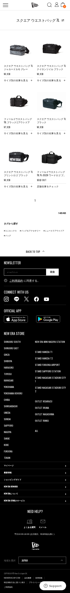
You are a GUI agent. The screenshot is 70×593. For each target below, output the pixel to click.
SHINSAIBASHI (11, 406)
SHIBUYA (8, 361)
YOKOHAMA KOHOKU (13, 393)
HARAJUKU (9, 367)
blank (37, 348)
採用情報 (38, 578)
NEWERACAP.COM (12, 578)
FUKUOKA (8, 451)
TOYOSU (8, 374)
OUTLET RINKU (42, 420)
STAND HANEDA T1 (43, 352)
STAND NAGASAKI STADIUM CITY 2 (50, 389)
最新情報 (8, 472)
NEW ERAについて (11, 493)
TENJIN (7, 457)
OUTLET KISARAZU (43, 401)
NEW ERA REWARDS (11, 486)
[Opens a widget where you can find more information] (52, 586)
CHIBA (7, 399)
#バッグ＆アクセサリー (30, 231)
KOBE (6, 445)
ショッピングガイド (12, 479)
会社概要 (27, 578)
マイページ (9, 465)
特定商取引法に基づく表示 (14, 582)
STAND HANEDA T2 (44, 358)
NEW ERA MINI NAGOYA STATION (50, 341)
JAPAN (25, 560)
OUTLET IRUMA (42, 407)
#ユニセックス (10, 231)
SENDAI (7, 419)
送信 (52, 272)
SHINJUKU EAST (11, 348)
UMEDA (7, 412)
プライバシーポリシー (37, 582)
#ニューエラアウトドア (54, 231)
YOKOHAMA (9, 386)
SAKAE (7, 438)
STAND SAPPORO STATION (48, 371)
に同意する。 (24, 280)
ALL (36, 430)
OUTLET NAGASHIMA (44, 414)
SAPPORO (8, 425)
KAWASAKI (8, 380)
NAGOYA (7, 432)
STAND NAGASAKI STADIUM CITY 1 (50, 379)
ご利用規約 (16, 280)
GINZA (7, 354)
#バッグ (7, 236)
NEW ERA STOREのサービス (14, 500)
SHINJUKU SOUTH (12, 341)
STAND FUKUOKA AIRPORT (47, 364)
